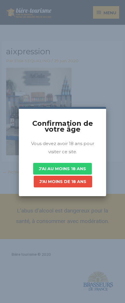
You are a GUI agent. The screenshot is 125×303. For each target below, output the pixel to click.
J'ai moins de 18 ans (63, 181)
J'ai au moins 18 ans (62, 168)
